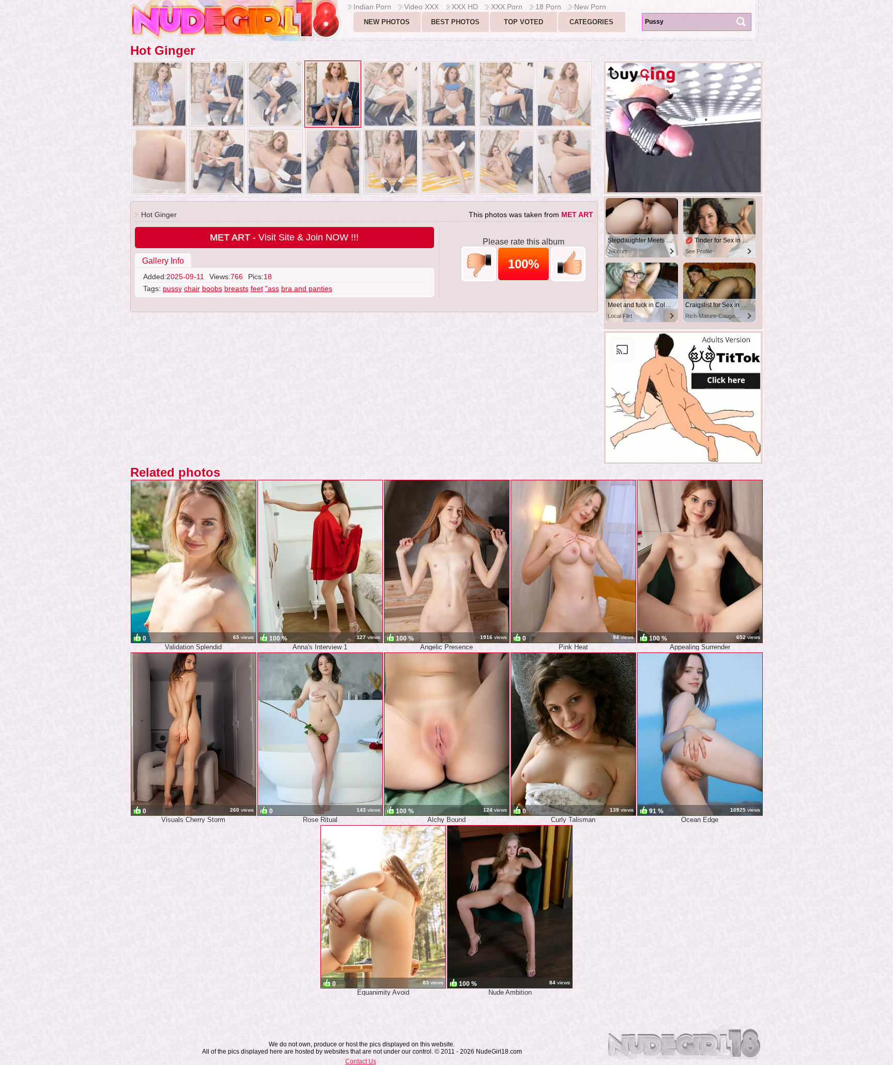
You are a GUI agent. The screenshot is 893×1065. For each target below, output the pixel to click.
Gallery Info (163, 260)
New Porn (590, 7)
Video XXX (421, 7)
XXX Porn (506, 7)
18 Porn (548, 7)
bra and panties (306, 288)
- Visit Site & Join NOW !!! (284, 237)
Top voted (523, 22)
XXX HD (465, 7)
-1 (478, 264)
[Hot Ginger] (159, 94)
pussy (172, 288)
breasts (236, 288)
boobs (212, 288)
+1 (568, 264)
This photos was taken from (531, 214)
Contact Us (360, 1061)
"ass (272, 288)
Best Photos (455, 22)
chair (192, 288)
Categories (591, 22)
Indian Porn (372, 7)
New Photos (387, 22)
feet (257, 288)
